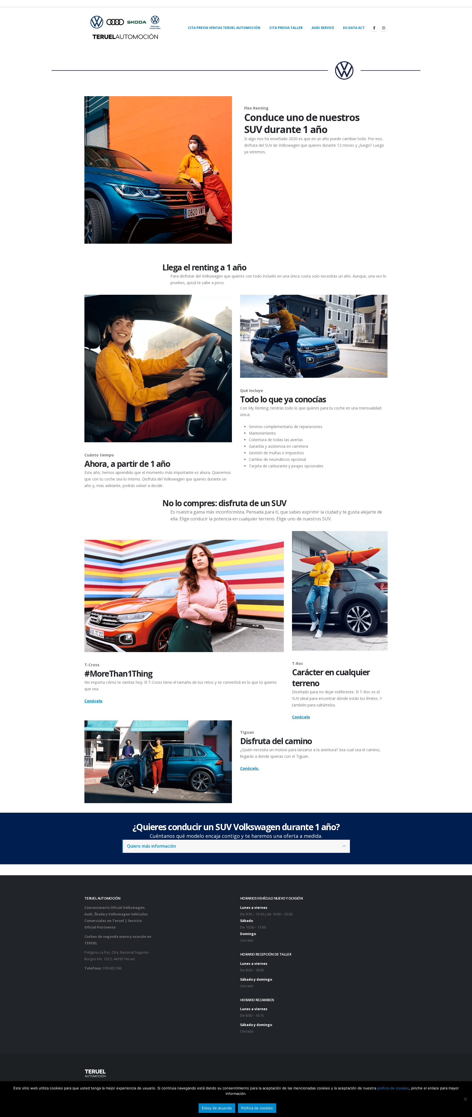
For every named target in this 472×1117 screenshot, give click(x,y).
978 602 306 (112, 968)
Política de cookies (257, 1108)
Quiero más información (151, 846)
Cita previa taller (286, 27)
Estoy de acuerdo (217, 1108)
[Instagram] (383, 28)
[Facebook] (374, 28)
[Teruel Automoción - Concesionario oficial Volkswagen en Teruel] (125, 28)
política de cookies (393, 1088)
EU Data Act (354, 27)
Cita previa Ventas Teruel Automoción (224, 27)
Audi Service (323, 27)
